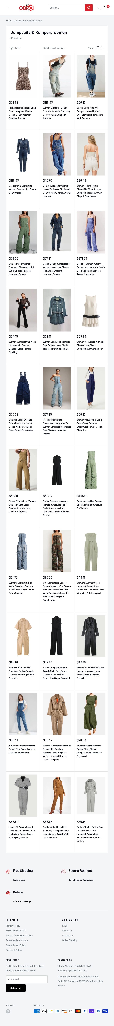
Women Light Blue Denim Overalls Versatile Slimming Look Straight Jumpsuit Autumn (56, 113)
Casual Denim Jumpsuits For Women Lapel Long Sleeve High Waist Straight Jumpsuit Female (56, 269)
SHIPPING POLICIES (16, 930)
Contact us (67, 935)
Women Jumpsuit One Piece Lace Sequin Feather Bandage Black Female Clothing (22, 347)
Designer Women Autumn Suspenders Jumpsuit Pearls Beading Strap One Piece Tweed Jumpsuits (91, 269)
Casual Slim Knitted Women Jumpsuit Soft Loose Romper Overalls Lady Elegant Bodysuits (22, 506)
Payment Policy (14, 949)
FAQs (64, 925)
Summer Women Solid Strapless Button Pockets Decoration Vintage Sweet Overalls (22, 672)
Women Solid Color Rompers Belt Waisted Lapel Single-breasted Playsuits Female (56, 345)
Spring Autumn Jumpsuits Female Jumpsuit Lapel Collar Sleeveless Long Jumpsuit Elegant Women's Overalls (56, 508)
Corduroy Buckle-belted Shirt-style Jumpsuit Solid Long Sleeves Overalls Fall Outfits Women (56, 832)
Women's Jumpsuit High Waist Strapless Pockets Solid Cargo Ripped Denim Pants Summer (21, 588)
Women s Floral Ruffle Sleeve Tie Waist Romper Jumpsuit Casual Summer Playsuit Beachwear (89, 191)
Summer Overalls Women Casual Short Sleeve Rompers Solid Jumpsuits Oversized (89, 750)
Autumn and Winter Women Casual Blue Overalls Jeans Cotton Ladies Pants (22, 749)
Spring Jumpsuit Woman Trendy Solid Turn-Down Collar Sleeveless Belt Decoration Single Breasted (56, 672)
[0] (105, 7)
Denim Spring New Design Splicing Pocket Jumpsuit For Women (89, 504)
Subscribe (15, 988)
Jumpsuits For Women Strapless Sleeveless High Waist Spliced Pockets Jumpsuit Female (21, 269)
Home (8, 20)
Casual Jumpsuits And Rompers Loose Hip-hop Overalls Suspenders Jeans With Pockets (90, 113)
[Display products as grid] (97, 47)
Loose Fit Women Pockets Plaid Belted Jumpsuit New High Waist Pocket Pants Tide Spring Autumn (22, 832)
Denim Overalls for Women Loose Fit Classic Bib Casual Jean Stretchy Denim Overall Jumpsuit (57, 191)
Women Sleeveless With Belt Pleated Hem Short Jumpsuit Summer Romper (90, 345)
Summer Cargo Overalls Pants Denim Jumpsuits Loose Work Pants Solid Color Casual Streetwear (21, 424)
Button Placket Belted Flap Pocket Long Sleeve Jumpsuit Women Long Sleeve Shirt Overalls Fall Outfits (90, 834)
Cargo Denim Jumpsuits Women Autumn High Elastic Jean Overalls (23, 189)
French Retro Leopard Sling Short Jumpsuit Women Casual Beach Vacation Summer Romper (22, 113)
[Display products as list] (102, 47)
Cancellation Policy (16, 945)
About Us (67, 930)
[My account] (99, 7)
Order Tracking (69, 940)
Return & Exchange (22, 901)
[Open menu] (7, 8)
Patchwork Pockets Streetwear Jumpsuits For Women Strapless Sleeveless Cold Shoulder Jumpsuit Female (57, 426)
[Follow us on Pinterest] (8, 1011)
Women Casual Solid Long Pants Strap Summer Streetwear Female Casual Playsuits (90, 424)
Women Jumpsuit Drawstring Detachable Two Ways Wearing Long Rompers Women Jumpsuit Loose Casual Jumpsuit (57, 752)
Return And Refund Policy (19, 935)
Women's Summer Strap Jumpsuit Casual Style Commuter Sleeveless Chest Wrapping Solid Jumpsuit (90, 588)
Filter (17, 47)
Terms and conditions (17, 940)
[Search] (89, 7)
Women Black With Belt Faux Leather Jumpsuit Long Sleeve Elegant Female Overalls (90, 672)
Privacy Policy (13, 925)
